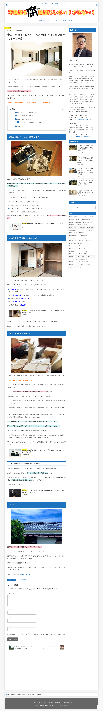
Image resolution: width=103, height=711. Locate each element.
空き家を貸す (73, 243)
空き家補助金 (83, 248)
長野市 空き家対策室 (75, 264)
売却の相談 (50, 21)
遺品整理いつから (84, 259)
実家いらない (91, 227)
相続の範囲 (84, 235)
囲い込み (79, 222)
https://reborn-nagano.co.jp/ (83, 136)
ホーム (32, 21)
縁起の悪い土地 (73, 253)
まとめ (19, 126)
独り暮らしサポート (74, 235)
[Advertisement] (36, 669)
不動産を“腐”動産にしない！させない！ (48, 705)
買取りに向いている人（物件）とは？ (27, 112)
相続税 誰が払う (73, 240)
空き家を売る (90, 240)
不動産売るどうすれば (75, 219)
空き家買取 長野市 (22, 580)
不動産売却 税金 (86, 219)
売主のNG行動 (73, 227)
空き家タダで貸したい (85, 246)
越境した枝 (91, 256)
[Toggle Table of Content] (62, 109)
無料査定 (82, 232)
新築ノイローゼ (73, 232)
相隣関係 (82, 240)
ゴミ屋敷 (92, 216)
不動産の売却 (8, 27)
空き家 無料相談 (73, 248)
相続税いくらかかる (88, 238)
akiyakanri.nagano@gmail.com (82, 119)
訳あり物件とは (83, 256)
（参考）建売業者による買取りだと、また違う (31, 122)
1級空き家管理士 (74, 216)
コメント (10, 593)
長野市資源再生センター (87, 264)
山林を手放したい (89, 230)
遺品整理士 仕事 (73, 261)
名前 (8, 609)
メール (9, 618)
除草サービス (83, 267)
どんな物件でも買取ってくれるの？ (26, 116)
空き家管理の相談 (40, 21)
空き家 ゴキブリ (82, 243)
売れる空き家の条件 (83, 224)
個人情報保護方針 (67, 21)
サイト (9, 626)
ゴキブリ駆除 (84, 216)
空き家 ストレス (73, 246)
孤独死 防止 (82, 227)
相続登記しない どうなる (76, 238)
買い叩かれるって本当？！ (24, 119)
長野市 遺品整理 (73, 267)
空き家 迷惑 (84, 251)
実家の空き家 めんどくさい (76, 230)
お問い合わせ (58, 21)
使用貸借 (72, 222)
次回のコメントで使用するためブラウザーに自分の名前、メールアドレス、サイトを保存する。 (37, 634)
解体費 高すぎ (73, 256)
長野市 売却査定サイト (85, 261)
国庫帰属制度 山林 (88, 222)
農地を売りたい (73, 259)
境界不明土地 (73, 224)
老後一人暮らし (83, 253)
